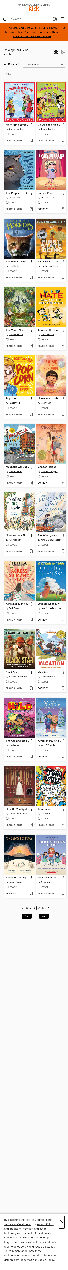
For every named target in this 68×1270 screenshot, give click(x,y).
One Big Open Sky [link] (49, 604)
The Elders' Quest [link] (16, 261)
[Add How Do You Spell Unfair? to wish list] (31, 825)
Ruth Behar (14, 608)
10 (43, 908)
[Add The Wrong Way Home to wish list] (63, 551)
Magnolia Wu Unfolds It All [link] (18, 467)
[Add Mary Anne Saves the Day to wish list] (31, 141)
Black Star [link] (12, 672)
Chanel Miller (15, 471)
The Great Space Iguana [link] (18, 740)
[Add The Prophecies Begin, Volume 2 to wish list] (31, 209)
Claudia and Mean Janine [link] (50, 124)
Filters (9, 74)
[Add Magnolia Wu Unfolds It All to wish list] (31, 483)
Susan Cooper (16, 882)
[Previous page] (22, 908)
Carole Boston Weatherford (20, 813)
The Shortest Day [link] (16, 877)
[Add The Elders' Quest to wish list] (31, 278)
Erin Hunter (14, 197)
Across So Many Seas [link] (18, 604)
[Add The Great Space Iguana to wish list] (31, 757)
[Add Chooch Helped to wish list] (63, 483)
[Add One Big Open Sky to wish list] (63, 620)
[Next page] (48, 908)
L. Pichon (45, 813)
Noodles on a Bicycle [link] (18, 535)
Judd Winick (15, 745)
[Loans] (55, 20)
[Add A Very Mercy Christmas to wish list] (63, 757)
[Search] (5, 19)
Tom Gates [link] (44, 809)
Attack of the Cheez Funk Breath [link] (50, 330)
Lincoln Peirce (47, 334)
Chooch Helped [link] (47, 467)
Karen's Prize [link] (45, 193)
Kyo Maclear (15, 540)
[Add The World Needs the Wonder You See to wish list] (31, 346)
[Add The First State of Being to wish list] (63, 278)
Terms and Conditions (17, 1224)
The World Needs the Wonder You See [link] (18, 330)
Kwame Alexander (18, 676)
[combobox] (27, 19)
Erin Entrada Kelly (49, 266)
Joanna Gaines (16, 334)
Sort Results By (12, 64)
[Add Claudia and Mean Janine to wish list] (63, 141)
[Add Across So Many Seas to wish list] (31, 620)
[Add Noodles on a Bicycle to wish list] (31, 551)
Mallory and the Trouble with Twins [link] (50, 877)
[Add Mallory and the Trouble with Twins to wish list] (63, 893)
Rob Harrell (14, 403)
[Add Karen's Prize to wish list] (63, 209)
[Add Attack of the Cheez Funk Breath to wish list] (63, 346)
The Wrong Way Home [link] (50, 535)
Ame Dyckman (48, 676)
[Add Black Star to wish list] (31, 688)
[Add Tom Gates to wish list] (63, 825)
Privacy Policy (45, 1224)
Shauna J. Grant (48, 197)
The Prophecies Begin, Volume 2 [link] (18, 193)
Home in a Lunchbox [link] (50, 398)
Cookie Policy (45, 1260)
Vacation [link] (43, 672)
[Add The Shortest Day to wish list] (31, 893)
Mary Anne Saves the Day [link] (18, 124)
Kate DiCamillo (48, 745)
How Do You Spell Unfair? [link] (18, 809)
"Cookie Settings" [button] (45, 1246)
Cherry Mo (46, 403)
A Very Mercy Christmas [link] (50, 740)
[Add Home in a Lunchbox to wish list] (63, 414)
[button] (56, 53)
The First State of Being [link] (50, 261)
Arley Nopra (46, 882)
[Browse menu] (62, 19)
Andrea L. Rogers (49, 471)
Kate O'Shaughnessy (51, 540)
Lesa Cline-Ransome (51, 608)
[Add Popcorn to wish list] (31, 414)
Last (44, 916)
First (26, 916)
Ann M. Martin (16, 129)
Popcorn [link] (11, 398)
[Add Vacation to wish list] (63, 688)
